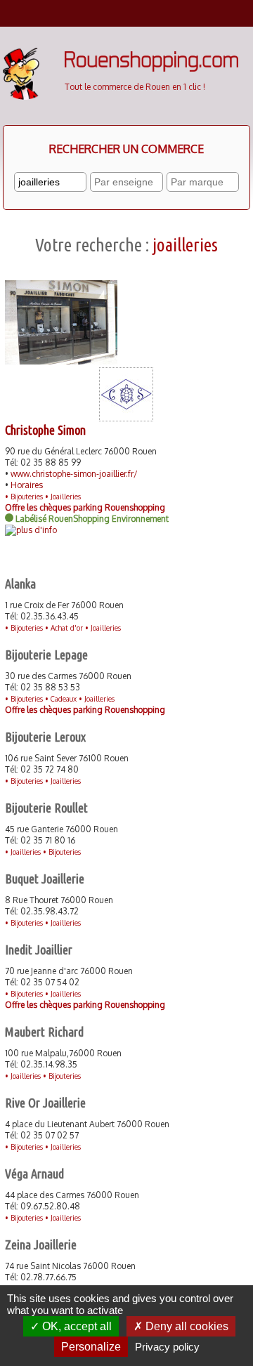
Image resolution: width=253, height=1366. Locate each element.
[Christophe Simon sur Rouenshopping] (126, 418)
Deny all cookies (185, 1326)
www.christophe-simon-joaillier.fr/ (74, 473)
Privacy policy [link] (167, 1347)
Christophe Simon (45, 430)
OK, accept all (75, 1326)
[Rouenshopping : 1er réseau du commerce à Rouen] (151, 68)
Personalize (91, 1347)
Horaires (27, 485)
